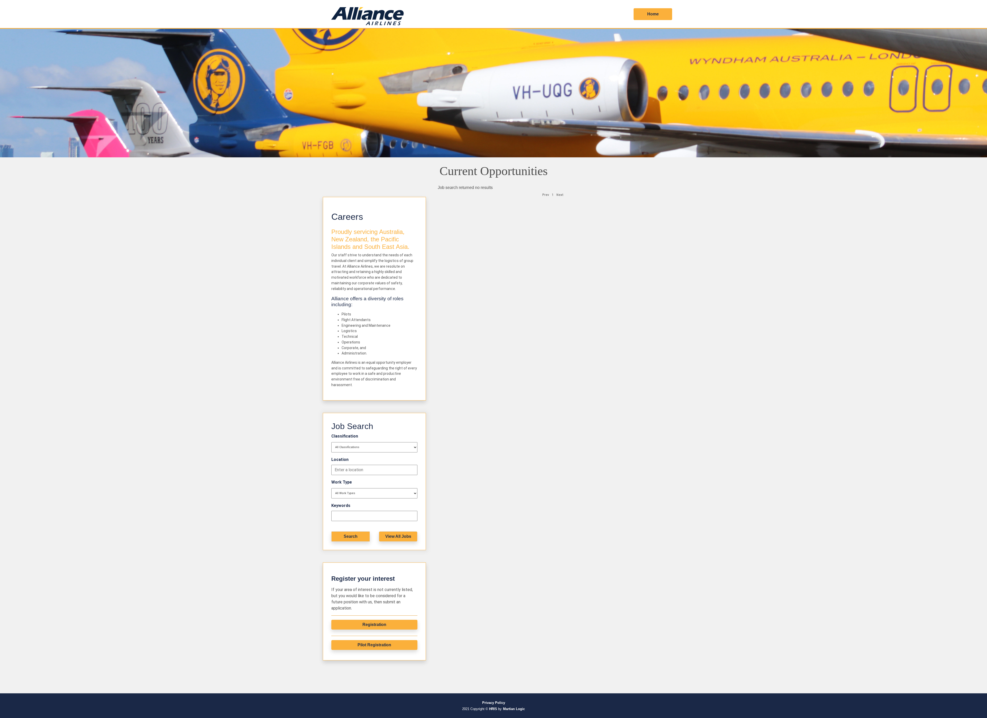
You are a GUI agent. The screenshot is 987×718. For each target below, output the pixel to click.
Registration (374, 624)
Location (340, 459)
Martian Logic (514, 709)
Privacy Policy (493, 703)
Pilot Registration (374, 645)
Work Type (341, 482)
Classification (344, 436)
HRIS (493, 709)
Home (653, 14)
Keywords (340, 505)
